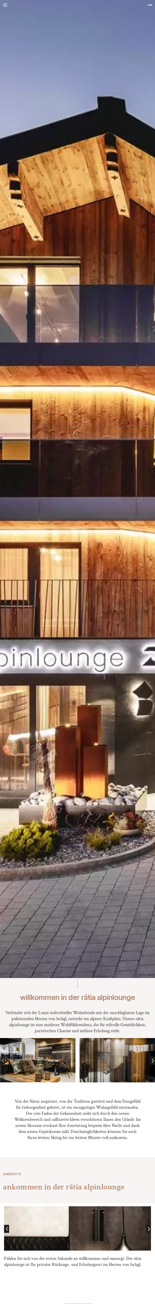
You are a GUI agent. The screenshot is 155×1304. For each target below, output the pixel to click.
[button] (5, 5)
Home (77, 5)
